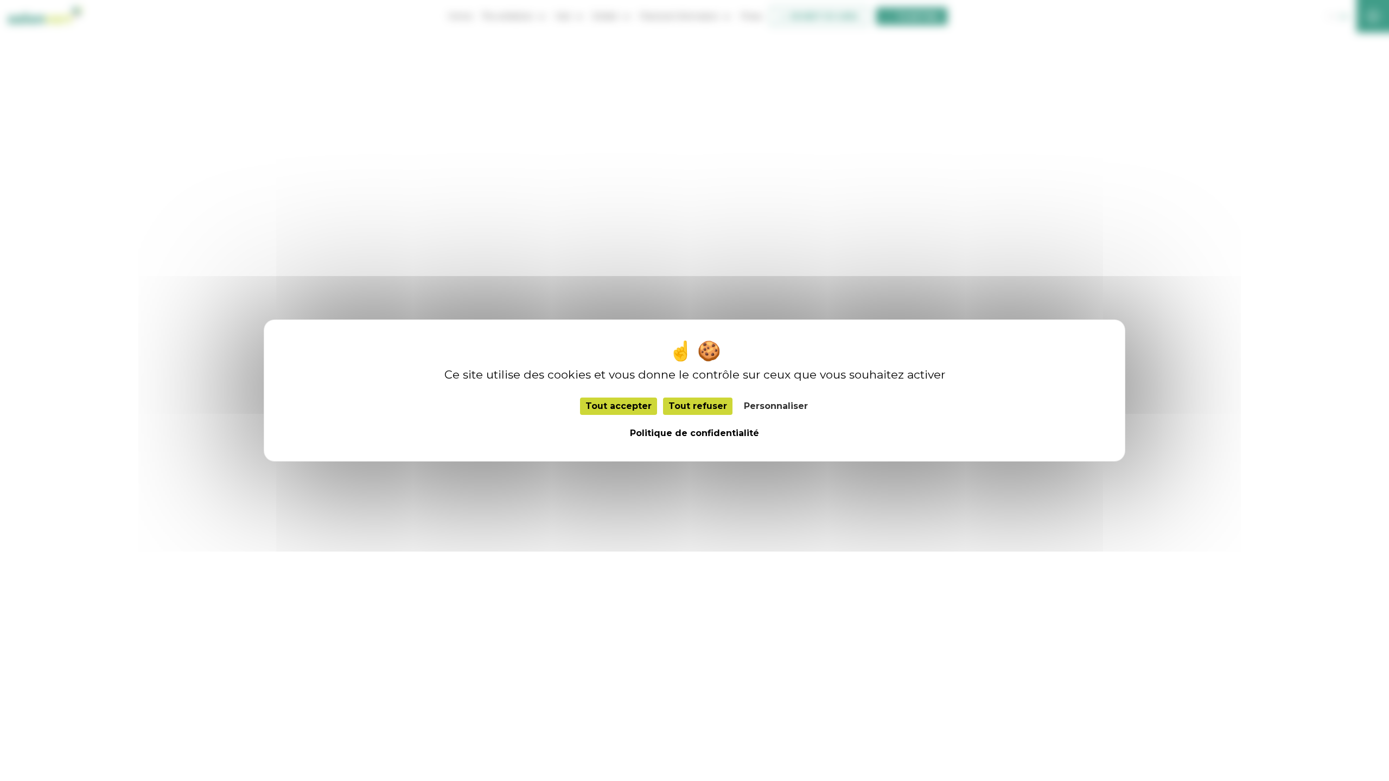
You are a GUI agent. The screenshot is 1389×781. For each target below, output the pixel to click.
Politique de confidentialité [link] (694, 433)
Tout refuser (697, 406)
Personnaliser (776, 406)
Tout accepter (618, 406)
